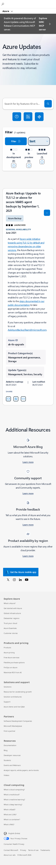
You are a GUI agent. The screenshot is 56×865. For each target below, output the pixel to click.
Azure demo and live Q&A (14, 707)
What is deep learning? (13, 804)
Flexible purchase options (14, 662)
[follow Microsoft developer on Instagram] (14, 579)
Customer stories (11, 633)
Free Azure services (11, 657)
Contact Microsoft (11, 850)
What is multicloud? (12, 794)
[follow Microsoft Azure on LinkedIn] (20, 579)
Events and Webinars (12, 765)
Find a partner (9, 731)
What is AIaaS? (9, 809)
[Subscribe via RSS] (28, 116)
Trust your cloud (10, 623)
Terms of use (33, 850)
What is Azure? (10, 603)
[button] (16, 116)
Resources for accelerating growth (18, 692)
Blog (5, 750)
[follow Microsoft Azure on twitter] (8, 579)
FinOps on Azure (10, 667)
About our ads (9, 855)
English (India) (14, 833)
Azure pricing (9, 652)
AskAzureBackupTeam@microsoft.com (27, 329)
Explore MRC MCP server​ (43, 24)
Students (7, 760)
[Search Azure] (3, 4)
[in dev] (13, 165)
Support (7, 702)
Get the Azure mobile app (23, 572)
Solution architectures (13, 697)
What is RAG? (9, 824)
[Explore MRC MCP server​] (39, 116)
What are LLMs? (10, 814)
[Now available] (42, 161)
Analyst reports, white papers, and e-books (21, 770)
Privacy (23, 850)
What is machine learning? (14, 799)
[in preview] (28, 165)
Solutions (7, 687)
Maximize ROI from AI (13, 672)
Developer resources (12, 755)
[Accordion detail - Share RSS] (15, 398)
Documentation (10, 745)
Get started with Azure (13, 608)
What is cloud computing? (14, 789)
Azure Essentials (10, 628)
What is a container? (12, 819)
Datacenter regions (11, 618)
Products (7, 647)
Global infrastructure (12, 613)
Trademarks (45, 850)
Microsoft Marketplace (13, 726)
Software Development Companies (18, 721)
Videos (6, 775)
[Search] (48, 103)
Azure (6, 11)
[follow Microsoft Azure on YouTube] (26, 579)
